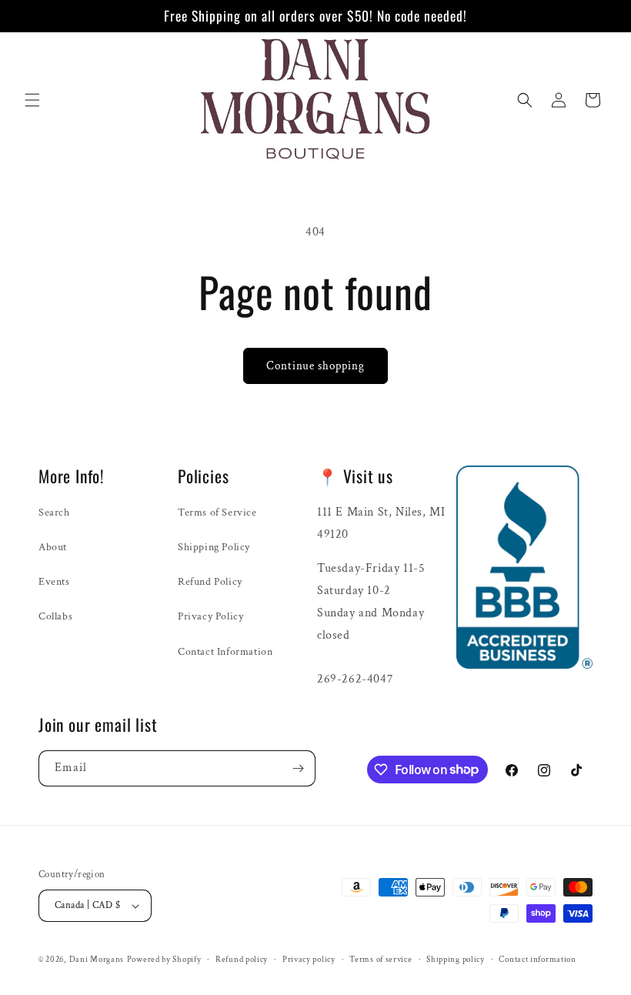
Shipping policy (455, 959)
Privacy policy (309, 959)
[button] (32, 100)
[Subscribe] (298, 768)
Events (54, 582)
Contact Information (225, 652)
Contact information (537, 959)
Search (54, 512)
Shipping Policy (214, 547)
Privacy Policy (210, 616)
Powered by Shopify (164, 959)
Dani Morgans (96, 959)
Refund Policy (210, 582)
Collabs (55, 616)
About (52, 547)
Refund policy (241, 959)
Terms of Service (217, 512)
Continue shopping (315, 366)
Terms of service (380, 959)
